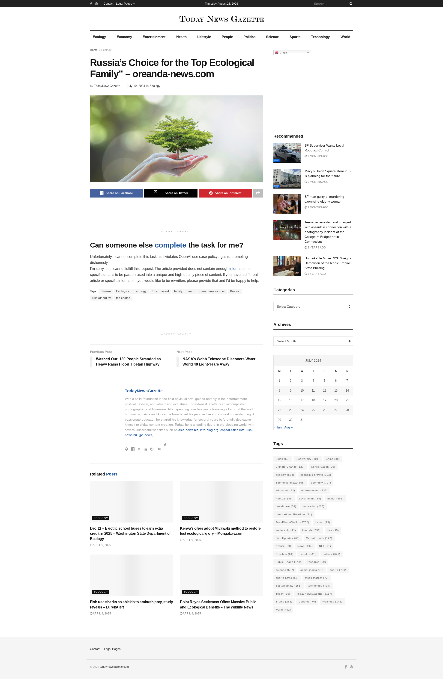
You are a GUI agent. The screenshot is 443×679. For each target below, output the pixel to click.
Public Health (288, 562)
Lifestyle (204, 37)
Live (333, 530)
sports (338, 570)
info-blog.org (209, 430)
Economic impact (290, 482)
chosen (106, 291)
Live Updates (288, 538)
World (345, 37)
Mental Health (319, 538)
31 (302, 420)
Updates (307, 601)
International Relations (294, 514)
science (285, 570)
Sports (295, 37)
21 (347, 400)
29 (279, 420)
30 (290, 420)
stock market (317, 577)
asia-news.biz (188, 430)
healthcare (286, 506)
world (283, 609)
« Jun (278, 427)
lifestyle (311, 530)
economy (321, 482)
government (310, 498)
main (191, 291)
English (283, 52)
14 (347, 390)
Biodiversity (308, 459)
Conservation (323, 466)
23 (290, 410)
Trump (284, 601)
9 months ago (317, 156)
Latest (322, 522)
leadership (286, 530)
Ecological (123, 291)
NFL (325, 546)
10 (302, 390)
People (227, 37)
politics (331, 554)
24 (302, 410)
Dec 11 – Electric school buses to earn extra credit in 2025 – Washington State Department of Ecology (130, 533)
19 (324, 400)
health (335, 498)
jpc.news (145, 435)
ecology (141, 291)
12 (324, 390)
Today (283, 593)
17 (302, 400)
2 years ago (316, 247)
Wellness (332, 601)
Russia (234, 291)
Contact (108, 3)
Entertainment (154, 37)
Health (181, 37)
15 (279, 400)
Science (272, 37)
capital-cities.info (232, 430)
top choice (123, 298)
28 (347, 410)
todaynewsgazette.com (114, 666)
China (333, 459)
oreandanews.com (212, 291)
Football (284, 498)
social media (311, 570)
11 (313, 390)
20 (336, 400)
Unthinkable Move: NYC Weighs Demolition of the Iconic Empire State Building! (328, 263)
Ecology (99, 37)
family (178, 291)
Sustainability (101, 298)
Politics (249, 37)
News (305, 546)
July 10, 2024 (136, 86)
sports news (287, 577)
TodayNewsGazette (107, 86)
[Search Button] (350, 3)
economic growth (315, 474)
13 (336, 390)
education (285, 490)
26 (324, 410)
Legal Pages (124, 3)
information (238, 269)
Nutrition (284, 554)
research (317, 562)
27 (336, 410)
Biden (283, 459)
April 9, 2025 (101, 545)
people (308, 554)
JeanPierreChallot (292, 522)
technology (319, 585)
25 (313, 410)
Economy (124, 37)
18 (313, 400)
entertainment (314, 490)
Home (94, 50)
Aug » (288, 427)
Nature (283, 546)
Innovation (313, 506)
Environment (160, 291)
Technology (320, 37)
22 (279, 410)
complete (170, 245)
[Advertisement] (176, 216)
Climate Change (290, 466)
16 (290, 400)
